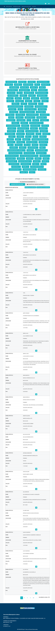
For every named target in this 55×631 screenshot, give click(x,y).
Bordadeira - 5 (32, 95)
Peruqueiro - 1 (30, 150)
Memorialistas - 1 (20, 142)
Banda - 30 (20, 92)
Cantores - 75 (18, 98)
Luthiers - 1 (18, 139)
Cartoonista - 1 (10, 101)
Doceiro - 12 (35, 120)
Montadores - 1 (19, 144)
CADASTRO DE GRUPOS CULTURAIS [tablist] (35, 184)
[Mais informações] (36, 209)
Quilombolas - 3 (21, 158)
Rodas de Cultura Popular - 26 (25, 161)
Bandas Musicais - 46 (29, 92)
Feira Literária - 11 (11, 128)
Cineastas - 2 (36, 101)
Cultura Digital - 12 (13, 111)
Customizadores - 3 (44, 114)
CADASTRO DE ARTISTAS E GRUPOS (26, 6)
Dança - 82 (11, 117)
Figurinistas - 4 (34, 128)
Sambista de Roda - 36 (14, 163)
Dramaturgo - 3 (15, 122)
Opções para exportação (30, 187)
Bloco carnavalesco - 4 (13, 95)
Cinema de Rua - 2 (32, 103)
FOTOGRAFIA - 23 (11, 131)
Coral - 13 (20, 109)
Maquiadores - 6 (11, 142)
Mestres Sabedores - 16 (32, 142)
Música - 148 (27, 144)
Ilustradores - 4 (46, 133)
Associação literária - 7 (24, 90)
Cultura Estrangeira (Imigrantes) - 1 (27, 111)
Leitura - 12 (28, 136)
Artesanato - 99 (34, 87)
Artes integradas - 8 (14, 87)
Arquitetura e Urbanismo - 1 (43, 81)
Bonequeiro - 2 (23, 95)
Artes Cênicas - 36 (45, 84)
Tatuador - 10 (35, 163)
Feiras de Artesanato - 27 (23, 128)
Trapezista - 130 (24, 172)
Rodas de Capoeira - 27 (11, 161)
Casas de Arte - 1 (19, 101)
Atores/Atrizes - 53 (43, 90)
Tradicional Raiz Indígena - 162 (30, 169)
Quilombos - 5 (29, 158)
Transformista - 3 (42, 169)
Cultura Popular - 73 (20, 114)
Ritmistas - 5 (46, 158)
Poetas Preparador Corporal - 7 (15, 153)
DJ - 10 (29, 120)
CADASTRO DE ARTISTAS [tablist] (17, 184)
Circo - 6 (40, 103)
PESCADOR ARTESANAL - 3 (41, 150)
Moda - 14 (11, 144)
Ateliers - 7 (34, 90)
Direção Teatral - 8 (21, 120)
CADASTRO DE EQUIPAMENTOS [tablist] (28, 181)
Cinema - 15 (24, 103)
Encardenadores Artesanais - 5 (13, 125)
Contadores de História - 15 (41, 106)
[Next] (36, 597)
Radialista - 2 (38, 158)
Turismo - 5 (32, 172)
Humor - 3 (38, 133)
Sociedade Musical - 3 (25, 163)
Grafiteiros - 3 (20, 131)
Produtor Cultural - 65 (11, 158)
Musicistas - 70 (43, 144)
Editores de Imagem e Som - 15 (36, 122)
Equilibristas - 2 (25, 125)
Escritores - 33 (45, 125)
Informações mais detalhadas (43, 187)
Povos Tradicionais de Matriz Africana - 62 (29, 155)
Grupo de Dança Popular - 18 (32, 131)
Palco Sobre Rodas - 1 (33, 147)
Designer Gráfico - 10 (41, 117)
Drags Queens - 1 (44, 120)
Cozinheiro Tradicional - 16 (30, 109)
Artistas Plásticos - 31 (12, 90)
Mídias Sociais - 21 (43, 142)
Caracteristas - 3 (44, 98)
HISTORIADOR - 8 (30, 133)
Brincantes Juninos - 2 (42, 95)
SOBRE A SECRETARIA (9, 6)
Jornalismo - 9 (20, 136)
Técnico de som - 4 (16, 166)
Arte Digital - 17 (18, 84)
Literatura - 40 (43, 136)
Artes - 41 (37, 84)
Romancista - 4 (37, 161)
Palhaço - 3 (42, 147)
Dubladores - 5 (24, 122)
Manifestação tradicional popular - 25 (40, 139)
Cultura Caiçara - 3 (42, 109)
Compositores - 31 (29, 106)
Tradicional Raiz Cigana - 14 (15, 169)
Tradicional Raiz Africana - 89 (37, 166)
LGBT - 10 (35, 136)
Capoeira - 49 (26, 98)
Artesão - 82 (42, 87)
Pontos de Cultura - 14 (41, 153)
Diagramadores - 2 (10, 120)
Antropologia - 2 (22, 81)
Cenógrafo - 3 (28, 101)
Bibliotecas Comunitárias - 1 (41, 92)
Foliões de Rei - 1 (43, 128)
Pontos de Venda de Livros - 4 (12, 155)
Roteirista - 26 (45, 161)
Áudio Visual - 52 (11, 92)
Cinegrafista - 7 (16, 103)
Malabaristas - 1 (26, 139)
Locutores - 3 (10, 139)
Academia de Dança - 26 (11, 81)
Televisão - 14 (25, 166)
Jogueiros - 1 (12, 136)
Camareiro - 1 (10, 98)
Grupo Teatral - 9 (44, 131)
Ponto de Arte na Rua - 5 (29, 153)
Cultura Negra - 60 (10, 114)
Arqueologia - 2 (32, 81)
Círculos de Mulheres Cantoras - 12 (15, 106)
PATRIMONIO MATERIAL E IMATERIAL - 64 (16, 150)
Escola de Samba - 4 (35, 125)
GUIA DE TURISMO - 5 (10, 133)
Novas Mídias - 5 (13, 147)
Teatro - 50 (43, 163)
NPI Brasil (23, 629)
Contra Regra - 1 (12, 109)
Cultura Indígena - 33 (41, 111)
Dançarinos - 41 (19, 117)
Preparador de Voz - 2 (44, 155)
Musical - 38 (35, 144)
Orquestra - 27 (22, 147)
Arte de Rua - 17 (9, 84)
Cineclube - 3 (44, 101)
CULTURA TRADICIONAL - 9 (32, 114)
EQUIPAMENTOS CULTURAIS (16, 6)
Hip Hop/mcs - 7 (20, 133)
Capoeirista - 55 (35, 98)
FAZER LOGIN (34, 6)
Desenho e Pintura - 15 (30, 117)
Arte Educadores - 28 (28, 84)
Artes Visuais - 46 (24, 87)
